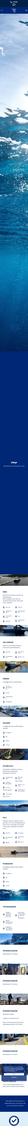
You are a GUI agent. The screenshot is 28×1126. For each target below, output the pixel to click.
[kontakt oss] (14, 4)
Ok (14, 1074)
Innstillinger (14, 1077)
